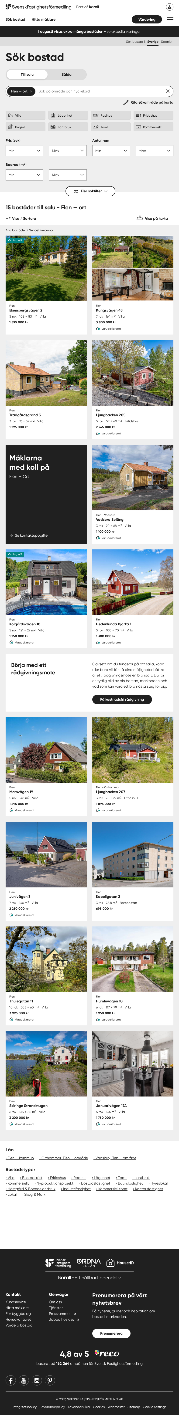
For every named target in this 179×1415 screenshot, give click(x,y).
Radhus (79, 1177)
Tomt (122, 1177)
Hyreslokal (159, 1183)
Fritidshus (58, 1177)
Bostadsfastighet (95, 1183)
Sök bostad (15, 19)
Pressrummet (60, 1313)
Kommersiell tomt (112, 1189)
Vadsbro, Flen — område (116, 1158)
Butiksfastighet (130, 1183)
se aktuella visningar (124, 31)
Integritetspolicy (25, 1407)
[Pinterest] (50, 1380)
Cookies (99, 1407)
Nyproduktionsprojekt (55, 1183)
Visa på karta (156, 218)
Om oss (55, 1302)
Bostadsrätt (32, 1177)
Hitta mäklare (17, 1308)
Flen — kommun (21, 1158)
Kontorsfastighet (149, 1189)
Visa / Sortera (24, 218)
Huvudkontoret (18, 1319)
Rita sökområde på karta (152, 102)
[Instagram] (37, 1380)
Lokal (12, 1194)
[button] (170, 19)
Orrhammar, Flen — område (64, 1158)
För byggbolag (18, 1313)
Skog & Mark (34, 1194)
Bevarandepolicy (52, 1407)
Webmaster (116, 1407)
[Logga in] (169, 7)
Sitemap (134, 1407)
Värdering (146, 19)
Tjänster (56, 1308)
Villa (11, 1177)
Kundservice (16, 1302)
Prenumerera (111, 1333)
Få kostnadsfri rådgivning (122, 699)
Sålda (67, 74)
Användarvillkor (79, 1407)
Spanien (167, 41)
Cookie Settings (154, 1407)
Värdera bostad (19, 1325)
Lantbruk (142, 1177)
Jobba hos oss (61, 1319)
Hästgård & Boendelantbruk (31, 1189)
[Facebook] (11, 1380)
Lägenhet (102, 1177)
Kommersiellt (18, 1183)
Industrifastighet (77, 1189)
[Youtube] (24, 1380)
